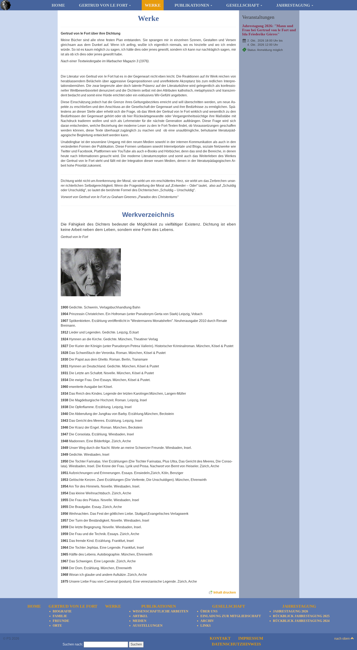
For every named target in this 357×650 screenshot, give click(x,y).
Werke (153, 5)
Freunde (61, 621)
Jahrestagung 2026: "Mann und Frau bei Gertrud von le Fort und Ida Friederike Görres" (269, 30)
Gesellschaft (243, 5)
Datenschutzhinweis (236, 644)
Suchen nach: (73, 644)
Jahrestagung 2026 (290, 611)
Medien (139, 621)
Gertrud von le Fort (104, 5)
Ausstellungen (148, 625)
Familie (60, 616)
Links (205, 625)
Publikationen (192, 5)
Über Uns (209, 611)
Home (58, 5)
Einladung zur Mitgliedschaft (230, 616)
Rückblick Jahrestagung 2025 (301, 616)
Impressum (250, 638)
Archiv (207, 621)
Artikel (140, 616)
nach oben (342, 638)
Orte (57, 625)
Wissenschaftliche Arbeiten (160, 611)
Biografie (62, 611)
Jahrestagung (293, 5)
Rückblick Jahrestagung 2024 (301, 621)
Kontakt (220, 638)
